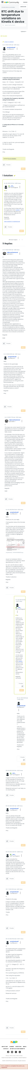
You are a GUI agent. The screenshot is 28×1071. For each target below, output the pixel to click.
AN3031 (18, 210)
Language (23, 6)
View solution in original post (12, 221)
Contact (6, 1048)
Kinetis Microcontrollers (8, 7)
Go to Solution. (12, 158)
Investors (19, 1046)
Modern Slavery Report (6, 1057)
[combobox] (14, 25)
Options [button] (23, 31)
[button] (17, 48)
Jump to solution (9, 42)
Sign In (25, 2)
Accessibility (15, 1057)
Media (24, 1046)
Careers (11, 1046)
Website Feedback (22, 1057)
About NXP (5, 1046)
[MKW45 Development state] (22, 239)
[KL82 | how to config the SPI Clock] (19, 239)
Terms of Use (12, 1055)
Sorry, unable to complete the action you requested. (12, 1066)
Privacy (7, 1055)
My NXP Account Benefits (17, 1048)
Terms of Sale (19, 1055)
